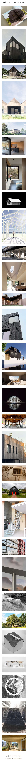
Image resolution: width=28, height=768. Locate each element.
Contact (24, 2)
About (14, 2)
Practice (19, 2)
